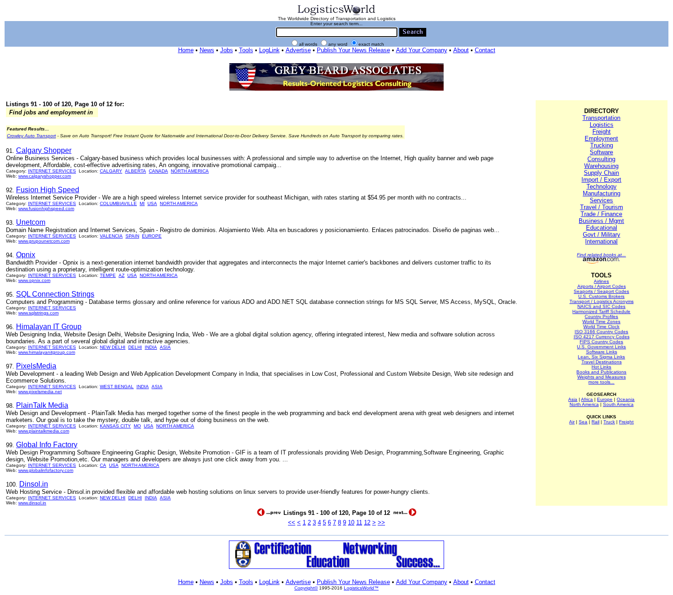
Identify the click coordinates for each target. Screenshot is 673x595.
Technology (601, 186)
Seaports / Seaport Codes (601, 291)
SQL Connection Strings (55, 294)
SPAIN (132, 235)
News (207, 50)
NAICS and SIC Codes (601, 306)
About (461, 50)
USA (152, 203)
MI (142, 203)
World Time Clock (601, 326)
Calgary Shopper (43, 150)
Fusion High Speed (47, 190)
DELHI (135, 347)
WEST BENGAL (117, 386)
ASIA (165, 347)
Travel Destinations (601, 361)
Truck (609, 421)
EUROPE (152, 235)
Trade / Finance (601, 214)
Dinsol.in (33, 484)
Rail (595, 421)
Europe (605, 399)
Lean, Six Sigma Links (601, 356)
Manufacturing (601, 193)
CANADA (158, 170)
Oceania (626, 399)
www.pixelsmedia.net (40, 391)
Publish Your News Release (353, 50)
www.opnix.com (34, 280)
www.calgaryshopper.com (44, 175)
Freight (601, 131)
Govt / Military (601, 234)
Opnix (25, 255)
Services (601, 200)
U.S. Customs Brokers (601, 296)
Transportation (601, 117)
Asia (572, 399)
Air (572, 421)
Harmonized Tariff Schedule (601, 311)
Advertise (298, 50)
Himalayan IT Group (48, 326)
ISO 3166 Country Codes (601, 331)
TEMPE (108, 275)
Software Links (601, 351)
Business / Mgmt (601, 220)
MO (137, 425)
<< (291, 522)
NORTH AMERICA (190, 170)
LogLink (269, 50)
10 (351, 522)
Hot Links (601, 366)
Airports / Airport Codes (601, 286)
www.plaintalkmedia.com (43, 430)
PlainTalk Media (42, 405)
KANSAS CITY (115, 425)
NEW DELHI (112, 347)
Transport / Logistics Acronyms (602, 301)
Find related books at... (601, 254)
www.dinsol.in (32, 502)
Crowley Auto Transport (31, 135)
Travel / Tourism (601, 207)
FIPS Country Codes (601, 341)
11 (359, 522)
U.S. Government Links (601, 346)
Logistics (601, 124)
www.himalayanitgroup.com (46, 352)
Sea (583, 421)
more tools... (601, 381)
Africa (587, 399)
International (601, 241)
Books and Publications (601, 371)
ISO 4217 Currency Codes (602, 336)
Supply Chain (601, 172)
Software (601, 152)
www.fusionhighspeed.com (46, 208)
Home (186, 50)
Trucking (601, 145)
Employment (601, 138)
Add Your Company (421, 50)
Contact (485, 50)
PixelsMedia (36, 366)
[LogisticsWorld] (336, 14)
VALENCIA (111, 235)
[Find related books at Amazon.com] (601, 262)
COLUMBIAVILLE (118, 203)
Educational (601, 227)
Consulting (601, 159)
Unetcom (30, 222)
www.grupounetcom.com (44, 240)
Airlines (601, 281)
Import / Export (601, 179)
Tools (246, 50)
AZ (122, 275)
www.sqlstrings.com (38, 312)
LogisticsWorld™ (361, 587)
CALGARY (111, 170)
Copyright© (306, 587)
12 (367, 522)
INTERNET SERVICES (52, 170)
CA (103, 465)
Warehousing (601, 165)
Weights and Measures (601, 376)
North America (584, 404)
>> (381, 522)
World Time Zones (601, 321)
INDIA (151, 347)
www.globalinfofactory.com (45, 470)
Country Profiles (601, 316)
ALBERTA (135, 170)
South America (618, 404)
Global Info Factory (46, 445)
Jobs (226, 50)
